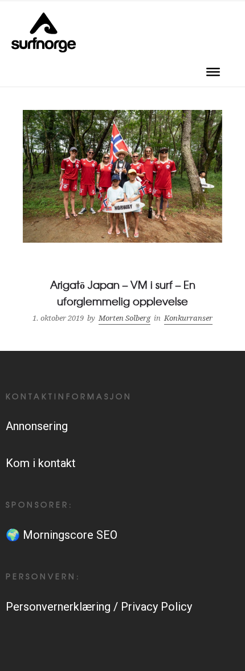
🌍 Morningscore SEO (61, 535)
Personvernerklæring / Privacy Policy (99, 606)
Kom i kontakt (41, 463)
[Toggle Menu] (213, 75)
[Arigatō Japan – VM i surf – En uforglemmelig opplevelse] (122, 219)
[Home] (43, 48)
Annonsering (37, 426)
